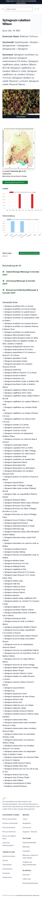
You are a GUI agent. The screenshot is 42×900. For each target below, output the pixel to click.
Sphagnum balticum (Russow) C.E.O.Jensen (20, 373)
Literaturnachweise (8, 856)
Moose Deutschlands (9, 819)
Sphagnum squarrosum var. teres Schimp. (19, 696)
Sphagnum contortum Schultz (15, 430)
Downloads (6, 873)
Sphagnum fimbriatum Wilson (15, 500)
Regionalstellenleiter (29, 842)
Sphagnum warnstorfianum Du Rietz (17, 783)
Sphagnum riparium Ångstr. (14, 670)
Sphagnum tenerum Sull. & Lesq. (16, 774)
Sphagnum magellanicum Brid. (15, 569)
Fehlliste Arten (7, 877)
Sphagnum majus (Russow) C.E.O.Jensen (19, 572)
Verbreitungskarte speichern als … (15, 182)
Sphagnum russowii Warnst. (14, 688)
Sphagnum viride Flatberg (13, 780)
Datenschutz (27, 879)
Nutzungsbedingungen (30, 883)
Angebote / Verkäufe (30, 832)
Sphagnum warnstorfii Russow (15, 786)
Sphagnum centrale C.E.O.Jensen (16, 425)
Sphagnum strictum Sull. (13, 702)
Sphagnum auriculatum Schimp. (16, 361)
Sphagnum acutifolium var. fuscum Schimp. (20, 309)
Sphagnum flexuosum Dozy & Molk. (17, 506)
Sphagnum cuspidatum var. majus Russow (19, 454)
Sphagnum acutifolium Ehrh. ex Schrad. (18, 306)
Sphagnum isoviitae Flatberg (14, 552)
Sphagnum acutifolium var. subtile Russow (19, 332)
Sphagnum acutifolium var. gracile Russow (19, 312)
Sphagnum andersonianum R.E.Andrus (18, 349)
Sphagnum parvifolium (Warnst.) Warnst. (19, 610)
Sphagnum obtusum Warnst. (14, 592)
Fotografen (26, 851)
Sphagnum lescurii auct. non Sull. (16, 563)
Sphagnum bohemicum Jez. (14, 378)
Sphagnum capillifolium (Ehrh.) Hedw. (18, 393)
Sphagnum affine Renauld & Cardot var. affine (21, 338)
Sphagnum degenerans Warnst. (15, 462)
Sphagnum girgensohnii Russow (16, 523)
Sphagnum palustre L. (12, 595)
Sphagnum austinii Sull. (12, 370)
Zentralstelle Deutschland (24, 895)
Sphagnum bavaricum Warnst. (15, 375)
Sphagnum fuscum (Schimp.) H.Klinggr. (18, 520)
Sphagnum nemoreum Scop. (14, 589)
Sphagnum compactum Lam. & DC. (17, 428)
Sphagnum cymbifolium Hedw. (15, 456)
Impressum (26, 875)
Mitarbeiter (26, 847)
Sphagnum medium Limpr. (13, 581)
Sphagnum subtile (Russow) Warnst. (17, 763)
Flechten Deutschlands (10, 823)
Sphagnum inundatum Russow (15, 549)
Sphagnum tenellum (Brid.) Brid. (15, 766)
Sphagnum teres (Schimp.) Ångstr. (17, 777)
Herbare (5, 860)
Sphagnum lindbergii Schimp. (14, 566)
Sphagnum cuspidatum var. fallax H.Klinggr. (20, 451)
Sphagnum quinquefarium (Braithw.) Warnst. (20, 627)
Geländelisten (7, 865)
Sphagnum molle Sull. (12, 584)
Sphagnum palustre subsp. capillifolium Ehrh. (20, 598)
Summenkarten (7, 869)
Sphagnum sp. (9, 691)
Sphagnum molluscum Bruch (14, 587)
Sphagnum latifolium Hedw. (14, 561)
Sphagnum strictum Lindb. (13, 699)
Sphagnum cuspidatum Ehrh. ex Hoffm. (18, 448)
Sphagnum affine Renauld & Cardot (17, 335)
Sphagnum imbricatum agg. (14, 529)
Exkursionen (27, 827)
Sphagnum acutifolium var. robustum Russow (21, 323)
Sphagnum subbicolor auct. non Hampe (18, 705)
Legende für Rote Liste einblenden (29, 253)
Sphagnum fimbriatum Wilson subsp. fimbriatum (21, 503)
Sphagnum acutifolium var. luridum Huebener (20, 315)
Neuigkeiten (27, 823)
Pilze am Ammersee (9, 832)
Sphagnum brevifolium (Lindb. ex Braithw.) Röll (21, 381)
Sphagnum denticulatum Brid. (15, 465)
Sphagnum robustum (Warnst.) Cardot (18, 673)
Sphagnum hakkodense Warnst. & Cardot (19, 526)
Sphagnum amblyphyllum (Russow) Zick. (19, 347)
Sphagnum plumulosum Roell (15, 618)
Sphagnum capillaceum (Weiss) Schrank (19, 390)
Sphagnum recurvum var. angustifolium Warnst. (21, 650)
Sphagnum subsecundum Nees (15, 720)
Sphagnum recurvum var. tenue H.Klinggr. (19, 665)
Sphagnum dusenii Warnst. (14, 482)
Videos (25, 819)
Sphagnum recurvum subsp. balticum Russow (21, 636)
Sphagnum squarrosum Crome (15, 694)
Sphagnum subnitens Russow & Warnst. (19, 711)
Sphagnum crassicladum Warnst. (16, 445)
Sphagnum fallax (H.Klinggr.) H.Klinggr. (18, 485)
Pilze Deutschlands (8, 827)
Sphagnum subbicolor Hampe (15, 708)
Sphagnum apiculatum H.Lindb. (15, 358)
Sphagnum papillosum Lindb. (14, 607)
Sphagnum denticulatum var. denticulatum (19, 468)
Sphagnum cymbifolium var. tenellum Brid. (19, 459)
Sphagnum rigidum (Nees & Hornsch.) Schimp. (21, 668)
